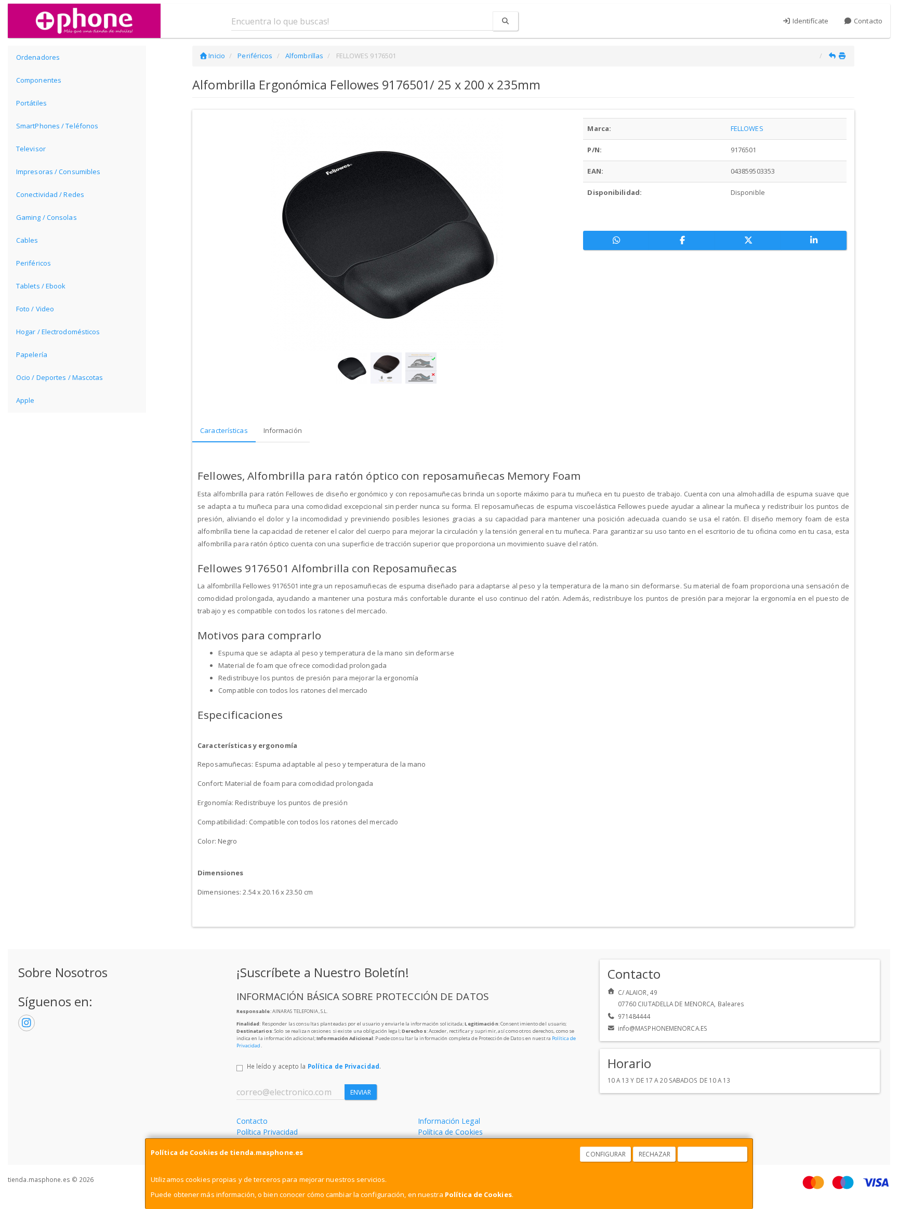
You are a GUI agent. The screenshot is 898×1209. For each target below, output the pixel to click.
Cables (27, 240)
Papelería (31, 354)
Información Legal (449, 1121)
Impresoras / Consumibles (58, 171)
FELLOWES (747, 128)
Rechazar (655, 1154)
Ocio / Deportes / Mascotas (59, 377)
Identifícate (809, 20)
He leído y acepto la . (314, 1066)
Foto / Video (35, 308)
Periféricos (33, 263)
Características (224, 430)
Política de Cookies (478, 1194)
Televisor (31, 148)
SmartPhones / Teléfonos (57, 125)
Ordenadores (38, 57)
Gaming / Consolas (46, 217)
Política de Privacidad (343, 1066)
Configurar (606, 1154)
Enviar (361, 1092)
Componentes (38, 80)
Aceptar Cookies (713, 1154)
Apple (25, 400)
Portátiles (31, 103)
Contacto (867, 20)
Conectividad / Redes (50, 194)
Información (282, 430)
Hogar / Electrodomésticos (58, 331)
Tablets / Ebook (41, 286)
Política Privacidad (267, 1132)
